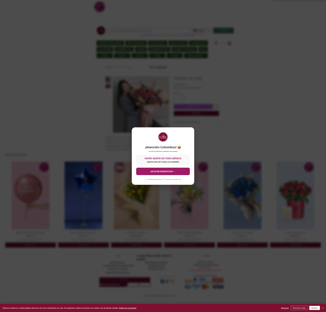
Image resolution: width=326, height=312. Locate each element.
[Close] (322, 308)
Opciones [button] (285, 308)
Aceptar (314, 308)
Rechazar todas (299, 308)
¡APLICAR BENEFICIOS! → (163, 171)
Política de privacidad (127, 308)
